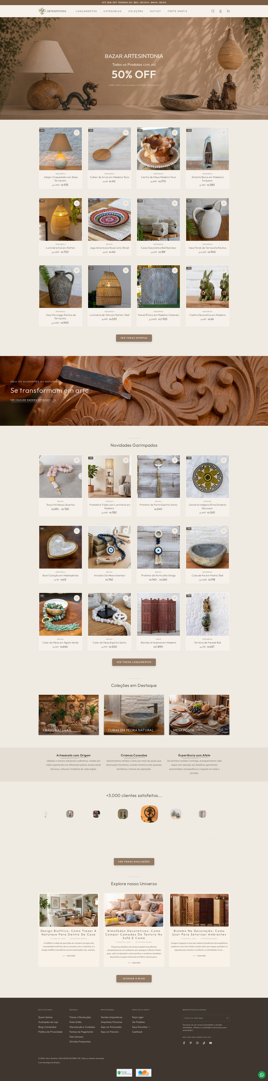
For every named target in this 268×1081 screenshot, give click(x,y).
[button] (213, 11)
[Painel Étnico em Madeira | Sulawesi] (158, 286)
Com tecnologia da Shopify (49, 1062)
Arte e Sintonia (51, 1058)
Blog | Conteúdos (47, 1027)
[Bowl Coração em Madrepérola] (60, 547)
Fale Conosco (76, 1036)
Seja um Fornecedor (111, 1027)
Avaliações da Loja (48, 1022)
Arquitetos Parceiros (111, 1022)
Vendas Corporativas (111, 1017)
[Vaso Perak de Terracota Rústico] (207, 219)
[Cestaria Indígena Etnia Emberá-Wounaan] (207, 476)
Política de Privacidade (50, 1031)
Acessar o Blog (134, 978)
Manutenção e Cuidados (82, 1027)
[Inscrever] (228, 1018)
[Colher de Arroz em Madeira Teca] (109, 148)
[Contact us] (262, 1075)
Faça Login (137, 1017)
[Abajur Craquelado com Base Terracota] (60, 148)
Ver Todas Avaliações (134, 861)
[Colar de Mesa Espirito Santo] (109, 614)
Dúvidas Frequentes (80, 1041)
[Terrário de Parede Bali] (207, 614)
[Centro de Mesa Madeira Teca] (158, 148)
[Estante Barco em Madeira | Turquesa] (207, 148)
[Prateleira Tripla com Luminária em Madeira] (109, 476)
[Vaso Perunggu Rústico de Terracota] (60, 286)
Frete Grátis (75, 1022)
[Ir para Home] (52, 11)
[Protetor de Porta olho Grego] (158, 547)
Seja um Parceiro (109, 1031)
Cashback (137, 1031)
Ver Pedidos (138, 1022)
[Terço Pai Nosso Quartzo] (60, 476)
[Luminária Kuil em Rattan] (60, 219)
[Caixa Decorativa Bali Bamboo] (158, 219)
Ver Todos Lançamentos (134, 662)
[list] (134, 763)
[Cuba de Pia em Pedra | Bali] (207, 547)
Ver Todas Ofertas (134, 338)
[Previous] (48, 814)
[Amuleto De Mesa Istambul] (109, 547)
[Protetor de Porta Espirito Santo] (158, 476)
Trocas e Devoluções (80, 1017)
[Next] (220, 814)
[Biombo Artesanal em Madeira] (158, 614)
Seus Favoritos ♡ (141, 1027)
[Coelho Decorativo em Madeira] (207, 286)
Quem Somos (45, 1017)
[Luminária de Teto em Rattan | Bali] (109, 286)
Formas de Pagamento (81, 1031)
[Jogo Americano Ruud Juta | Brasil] (109, 219)
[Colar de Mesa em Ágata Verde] (60, 614)
